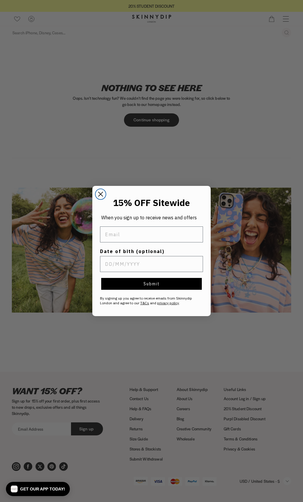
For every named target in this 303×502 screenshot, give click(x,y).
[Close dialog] (100, 194)
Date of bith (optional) (132, 251)
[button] (38, 489)
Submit (152, 284)
